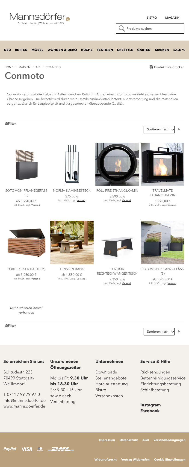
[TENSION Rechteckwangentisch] (117, 263)
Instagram (150, 405)
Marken (25, 67)
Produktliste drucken (169, 67)
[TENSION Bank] (72, 263)
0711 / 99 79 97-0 (23, 394)
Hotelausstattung (111, 383)
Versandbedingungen (170, 440)
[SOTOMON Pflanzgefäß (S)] (162, 263)
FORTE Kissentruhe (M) (26, 269)
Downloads (106, 372)
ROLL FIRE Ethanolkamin (117, 191)
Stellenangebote (111, 378)
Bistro (100, 389)
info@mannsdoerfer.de (24, 400)
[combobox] (150, 28)
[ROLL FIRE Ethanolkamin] (117, 185)
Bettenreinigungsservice (163, 378)
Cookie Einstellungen (170, 459)
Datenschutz (129, 440)
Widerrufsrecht (105, 459)
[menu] (148, 16)
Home (9, 67)
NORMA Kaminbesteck (72, 191)
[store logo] (39, 18)
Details (26, 214)
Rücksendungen (155, 372)
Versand (35, 205)
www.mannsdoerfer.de (24, 406)
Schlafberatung (154, 389)
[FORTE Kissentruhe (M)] (26, 263)
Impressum (107, 440)
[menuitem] (151, 17)
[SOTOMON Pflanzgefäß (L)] (26, 185)
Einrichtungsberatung (160, 383)
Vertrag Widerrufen (135, 459)
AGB (145, 440)
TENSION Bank (72, 269)
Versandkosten (109, 395)
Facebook (150, 410)
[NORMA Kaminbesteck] (72, 185)
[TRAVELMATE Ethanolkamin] (162, 185)
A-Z (38, 67)
